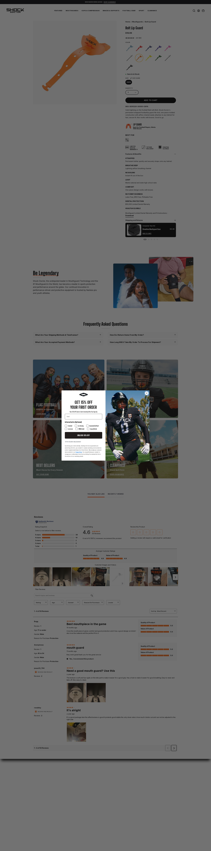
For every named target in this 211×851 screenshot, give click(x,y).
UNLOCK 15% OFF (83, 435)
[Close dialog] (147, 393)
